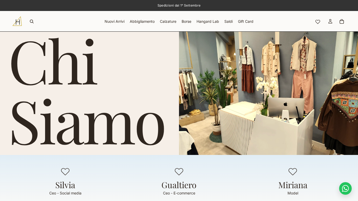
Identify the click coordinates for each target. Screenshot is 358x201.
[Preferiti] (317, 22)
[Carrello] (342, 21)
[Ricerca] (31, 21)
